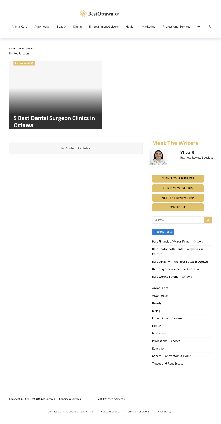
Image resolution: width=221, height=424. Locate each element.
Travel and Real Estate (167, 363)
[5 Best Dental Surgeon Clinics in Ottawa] (55, 95)
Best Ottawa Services (42, 399)
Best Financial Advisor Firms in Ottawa (177, 241)
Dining (156, 310)
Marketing (159, 333)
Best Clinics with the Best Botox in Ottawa (180, 261)
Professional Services (166, 341)
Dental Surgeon (24, 63)
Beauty (156, 303)
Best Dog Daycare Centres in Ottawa (176, 269)
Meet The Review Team (178, 197)
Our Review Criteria (178, 188)
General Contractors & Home (171, 356)
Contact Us (178, 207)
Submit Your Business (178, 178)
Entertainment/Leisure (167, 318)
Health (156, 325)
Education (158, 348)
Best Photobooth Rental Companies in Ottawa (177, 252)
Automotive (160, 295)
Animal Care (160, 288)
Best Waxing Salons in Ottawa (172, 276)
